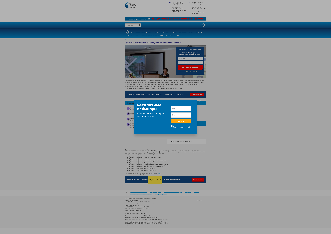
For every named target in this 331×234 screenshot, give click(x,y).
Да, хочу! (181, 121)
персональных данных (183, 127)
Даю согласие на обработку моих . (182, 126)
